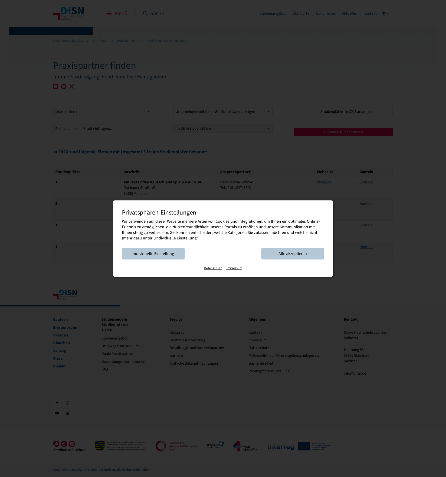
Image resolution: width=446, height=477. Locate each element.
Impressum (234, 268)
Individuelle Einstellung (153, 253)
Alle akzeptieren (293, 253)
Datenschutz (213, 268)
